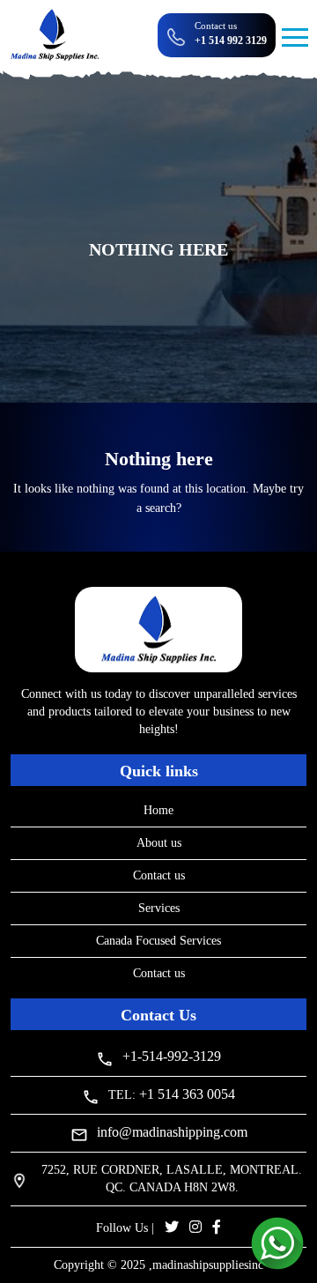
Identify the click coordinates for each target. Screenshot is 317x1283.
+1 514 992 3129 (231, 40)
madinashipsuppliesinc (207, 1265)
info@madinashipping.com (172, 1131)
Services (159, 908)
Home (158, 810)
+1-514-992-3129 (171, 1056)
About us (158, 842)
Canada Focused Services (158, 940)
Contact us (159, 875)
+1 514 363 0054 (187, 1093)
